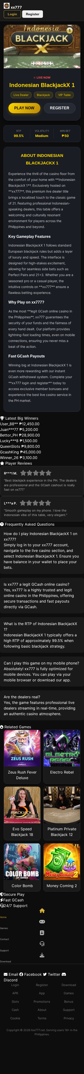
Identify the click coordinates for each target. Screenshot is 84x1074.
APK (15, 993)
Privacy (69, 1018)
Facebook (32, 974)
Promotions (42, 1001)
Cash (15, 1010)
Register (32, 14)
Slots (15, 1001)
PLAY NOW (24, 108)
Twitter (53, 974)
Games (69, 993)
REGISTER (59, 108)
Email (12, 974)
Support (69, 1010)
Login (12, 14)
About (42, 1010)
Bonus (68, 1001)
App (42, 993)
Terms (42, 1018)
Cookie (15, 1018)
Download (69, 985)
